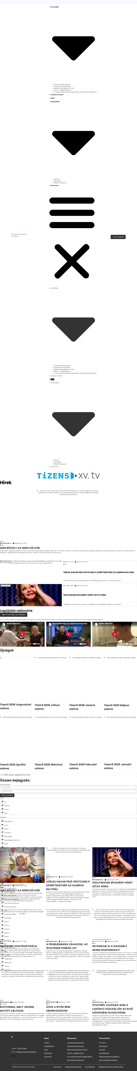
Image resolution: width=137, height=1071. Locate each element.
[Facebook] (12, 1056)
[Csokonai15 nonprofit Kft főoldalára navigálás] (22, 237)
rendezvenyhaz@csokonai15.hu (26, 1052)
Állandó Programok (60, 183)
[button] (72, 236)
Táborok (56, 179)
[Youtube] (14, 1056)
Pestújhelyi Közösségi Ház (62, 86)
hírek (53, 98)
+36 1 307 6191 (22, 1048)
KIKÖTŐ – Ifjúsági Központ (62, 90)
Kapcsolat (55, 185)
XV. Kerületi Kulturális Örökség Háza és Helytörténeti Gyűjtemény (75, 92)
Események (57, 181)
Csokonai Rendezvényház (62, 84)
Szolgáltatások (57, 95)
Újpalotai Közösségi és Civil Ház (64, 88)
